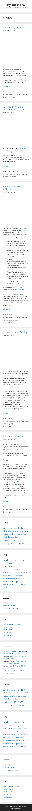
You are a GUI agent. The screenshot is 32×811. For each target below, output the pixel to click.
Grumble (22, 531)
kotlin (5, 534)
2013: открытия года (13, 435)
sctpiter (7, 581)
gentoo (11, 570)
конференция (16, 584)
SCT (4, 581)
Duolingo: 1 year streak (13, 27)
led (4, 575)
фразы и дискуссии (17, 290)
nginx (14, 578)
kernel (17, 572)
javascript (12, 572)
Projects (6, 540)
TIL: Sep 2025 (7, 635)
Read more (6, 87)
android (8, 560)
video (4, 584)
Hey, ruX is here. (16, 5)
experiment (6, 570)
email (22, 567)
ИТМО (10, 584)
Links (9, 534)
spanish (17, 320)
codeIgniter (6, 564)
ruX (4, 671)
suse (19, 581)
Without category (17, 543)
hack (16, 569)
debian (12, 563)
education (14, 94)
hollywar (25, 570)
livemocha (13, 484)
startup (13, 581)
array (20, 561)
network (10, 578)
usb (24, 581)
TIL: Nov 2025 (8, 630)
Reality (15, 92)
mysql (22, 575)
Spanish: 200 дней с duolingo (12, 187)
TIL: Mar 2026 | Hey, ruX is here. (14, 651)
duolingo (8, 94)
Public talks (7, 603)
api (18, 561)
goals (4, 320)
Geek (18, 531)
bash (12, 528)
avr (22, 561)
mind (13, 575)
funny (4, 424)
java (7, 572)
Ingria (4, 572)
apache (15, 561)
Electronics (7, 531)
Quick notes (8, 92)
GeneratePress (16, 808)
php (21, 537)
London (7, 575)
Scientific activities (9, 606)
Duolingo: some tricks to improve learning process (14, 108)
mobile (18, 575)
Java (26, 531)
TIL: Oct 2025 (7, 632)
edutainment (23, 94)
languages (10, 320)
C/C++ (16, 528)
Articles (6, 527)
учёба (5, 587)
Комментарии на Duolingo (15, 332)
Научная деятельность (11, 608)
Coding (21, 527)
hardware (20, 570)
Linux (14, 534)
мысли (23, 584)
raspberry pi (24, 578)
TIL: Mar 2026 (8, 627)
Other (17, 537)
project (18, 578)
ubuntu (22, 581)
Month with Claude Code (11, 625)
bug (25, 560)
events (13, 531)
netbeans (5, 578)
